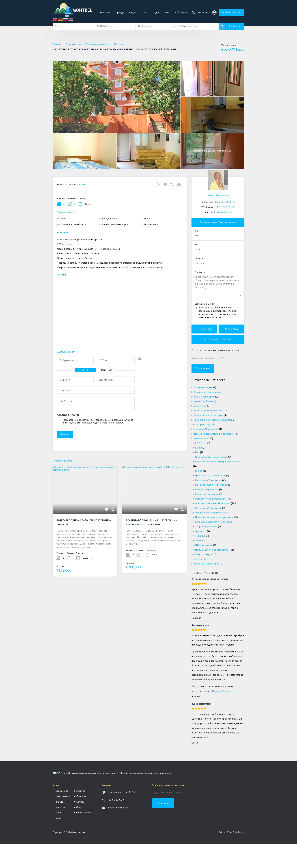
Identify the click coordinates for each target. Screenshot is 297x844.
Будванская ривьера (97, 44)
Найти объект (62, 796)
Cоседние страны (203, 387)
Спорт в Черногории (206, 526)
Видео (198, 470)
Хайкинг (199, 540)
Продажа (105, 12)
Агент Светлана (218, 195)
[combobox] (156, 26)
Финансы (200, 535)
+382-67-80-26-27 (225, 202)
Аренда (120, 12)
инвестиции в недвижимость (209, 410)
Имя (196, 231)
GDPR (58, 813)
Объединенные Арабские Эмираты (213, 419)
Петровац (119, 44)
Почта (58, 818)
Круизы (80, 802)
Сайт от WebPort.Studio (231, 832)
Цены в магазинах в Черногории (212, 549)
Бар (197, 452)
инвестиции (200, 406)
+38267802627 (115, 799)
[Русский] (65, 19)
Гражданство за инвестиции (210, 475)
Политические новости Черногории (214, 517)
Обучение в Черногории (208, 508)
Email (197, 245)
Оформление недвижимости (210, 512)
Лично (85, 370)
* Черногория (73, 44)
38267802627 (203, 12)
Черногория (200, 438)
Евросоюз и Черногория (208, 480)
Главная (57, 44)
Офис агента (61, 791)
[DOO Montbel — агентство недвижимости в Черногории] (74, 15)
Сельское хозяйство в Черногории (214, 521)
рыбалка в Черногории (206, 429)
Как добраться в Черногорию (211, 484)
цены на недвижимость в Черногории (214, 433)
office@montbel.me (221, 212)
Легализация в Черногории (208, 415)
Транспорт (200, 531)
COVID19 (200, 443)
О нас (145, 12)
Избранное (181, 12)
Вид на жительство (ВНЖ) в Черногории (217, 461)
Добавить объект (231, 12)
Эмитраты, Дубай (204, 424)
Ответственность (85, 813)
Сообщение (200, 272)
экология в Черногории (206, 563)
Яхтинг (198, 559)
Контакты (60, 807)
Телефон (199, 258)
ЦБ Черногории (204, 545)
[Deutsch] (60, 19)
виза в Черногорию (204, 396)
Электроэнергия (204, 554)
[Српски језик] (71, 19)
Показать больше (221, 691)
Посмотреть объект (85, 504)
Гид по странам (161, 12)
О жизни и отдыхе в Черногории (212, 503)
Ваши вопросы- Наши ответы (211, 457)
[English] (55, 19)
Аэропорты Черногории (207, 392)
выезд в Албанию (203, 401)
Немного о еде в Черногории (211, 498)
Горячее (80, 791)
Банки (198, 447)
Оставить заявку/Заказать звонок (218, 222)
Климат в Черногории (206, 489)
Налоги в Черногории (207, 494)
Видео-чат (106, 370)
